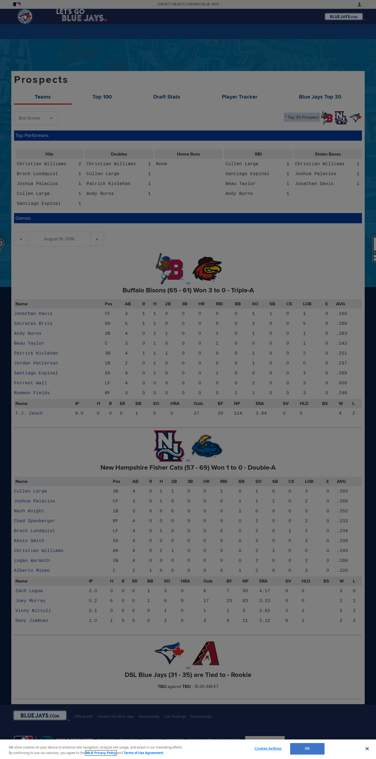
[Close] (367, 748)
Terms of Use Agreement (143, 753)
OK (307, 748)
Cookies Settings (268, 748)
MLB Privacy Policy (101, 753)
